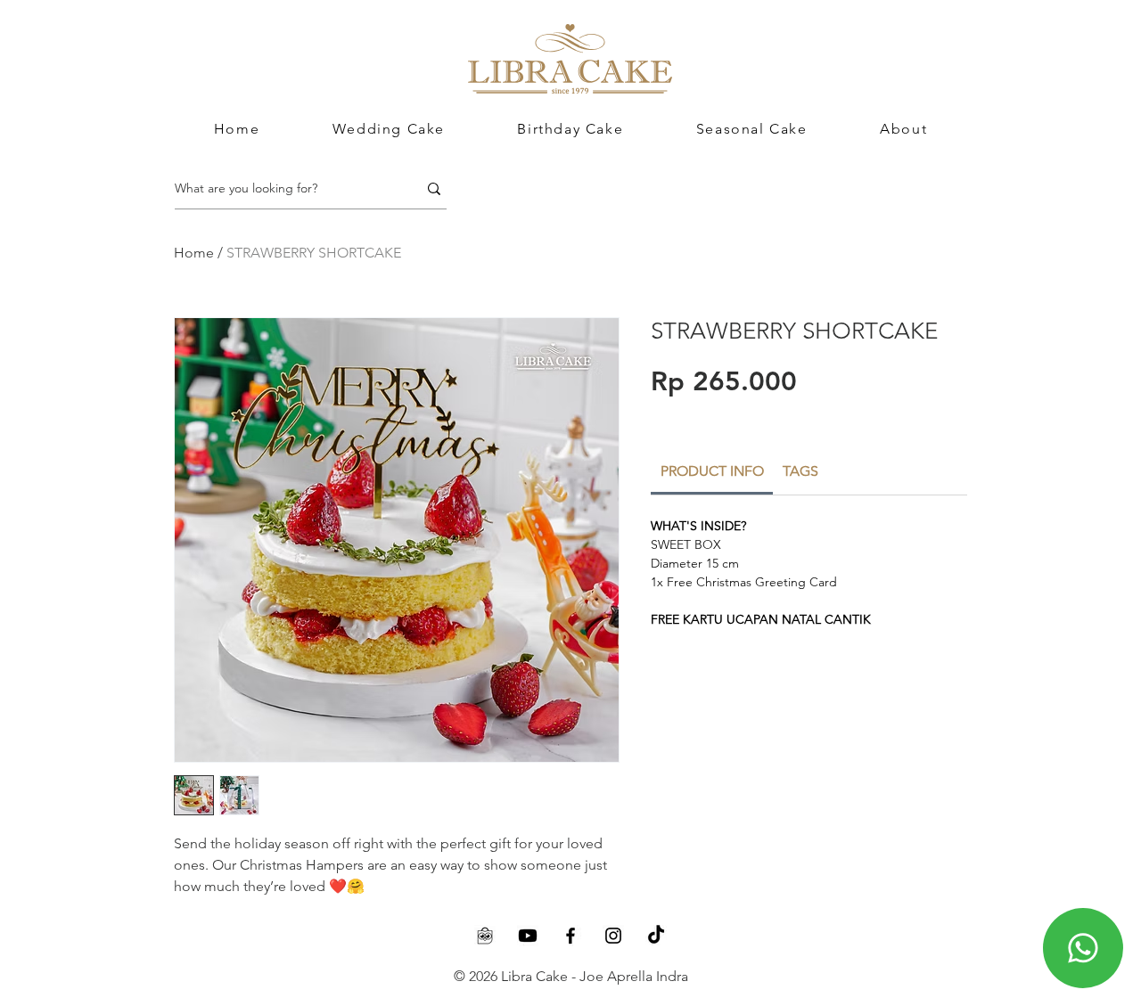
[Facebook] (570, 935)
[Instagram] (613, 935)
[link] (712, 470)
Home (194, 252)
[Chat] (1083, 948)
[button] (903, 128)
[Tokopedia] (485, 935)
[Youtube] (527, 935)
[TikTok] (656, 935)
